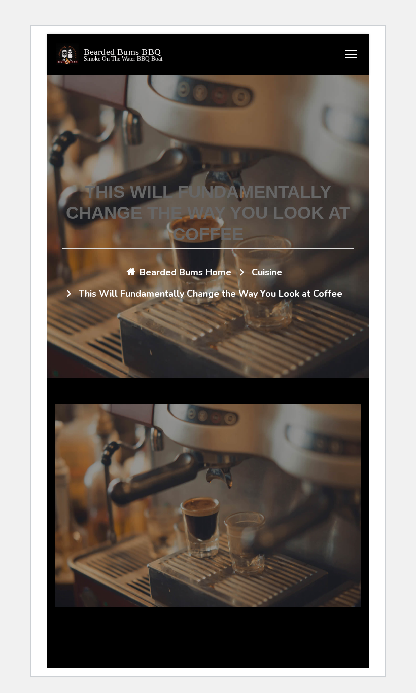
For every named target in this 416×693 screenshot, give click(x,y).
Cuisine (267, 272)
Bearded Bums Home (185, 272)
